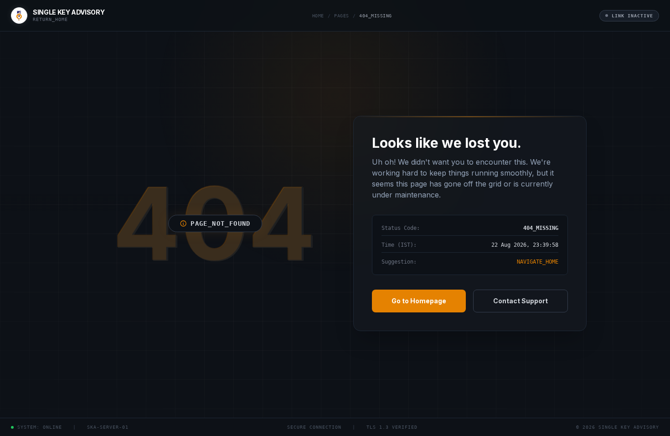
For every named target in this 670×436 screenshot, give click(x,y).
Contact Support (520, 301)
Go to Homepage (419, 301)
